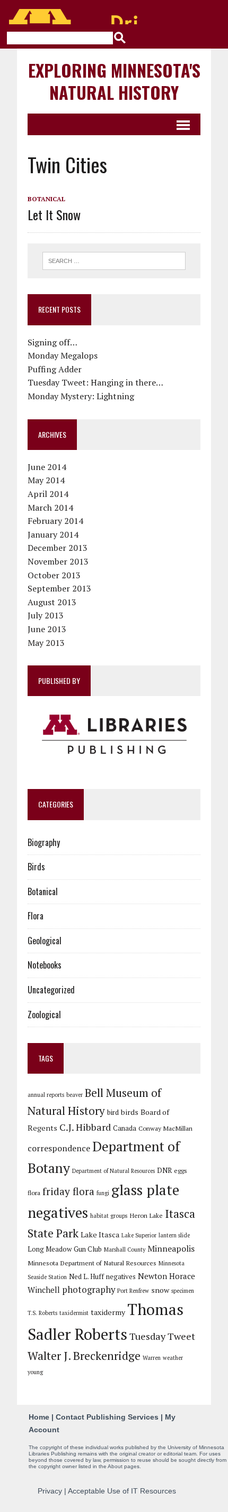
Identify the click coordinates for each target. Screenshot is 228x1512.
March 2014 (50, 507)
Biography (44, 842)
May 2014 (46, 480)
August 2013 (52, 602)
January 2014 (53, 534)
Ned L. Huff (86, 1276)
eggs (180, 1170)
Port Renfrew (133, 1290)
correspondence (59, 1148)
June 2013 (47, 629)
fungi (103, 1193)
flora (34, 1192)
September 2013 (59, 588)
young (35, 1372)
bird (113, 1112)
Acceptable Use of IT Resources (122, 1491)
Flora (35, 915)
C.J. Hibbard (85, 1127)
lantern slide (174, 1235)
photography (88, 1289)
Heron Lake (146, 1215)
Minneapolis (171, 1248)
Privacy (50, 1491)
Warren (152, 1357)
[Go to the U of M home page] (74, 16)
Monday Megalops (63, 355)
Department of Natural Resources (113, 1171)
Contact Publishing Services (107, 1417)
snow (160, 1290)
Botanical (46, 199)
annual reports (46, 1094)
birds (129, 1112)
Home (39, 1417)
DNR (164, 1170)
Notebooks (45, 965)
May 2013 (46, 643)
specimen (182, 1290)
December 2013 (57, 547)
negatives (121, 1276)
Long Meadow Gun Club (65, 1249)
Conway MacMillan (165, 1128)
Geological (45, 940)
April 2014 (48, 494)
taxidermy (108, 1312)
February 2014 (55, 521)
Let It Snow (54, 214)
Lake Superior (138, 1235)
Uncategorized (51, 989)
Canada (124, 1128)
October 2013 (54, 575)
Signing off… (52, 342)
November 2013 (58, 561)
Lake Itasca (100, 1234)
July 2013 (46, 615)
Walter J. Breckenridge (84, 1355)
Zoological (44, 1014)
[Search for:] (114, 260)
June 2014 (47, 467)
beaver (74, 1094)
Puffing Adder (55, 369)
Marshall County (124, 1249)
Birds (36, 866)
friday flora (68, 1191)
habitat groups (108, 1215)
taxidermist (74, 1313)
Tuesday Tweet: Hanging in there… (95, 382)
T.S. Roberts (42, 1313)
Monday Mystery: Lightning (81, 396)
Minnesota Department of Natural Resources (92, 1263)
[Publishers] (114, 735)
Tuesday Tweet (162, 1336)
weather (173, 1357)
